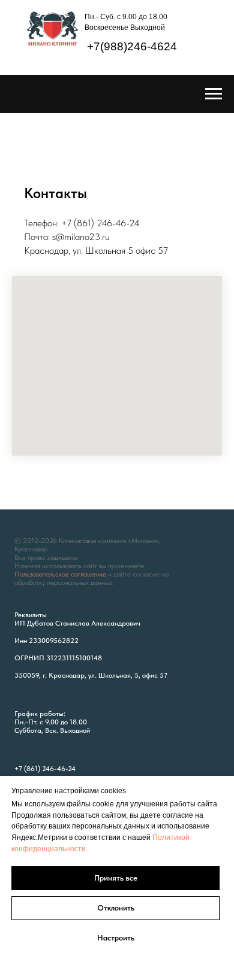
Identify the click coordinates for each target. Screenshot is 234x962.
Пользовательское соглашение (60, 574)
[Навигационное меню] (213, 94)
